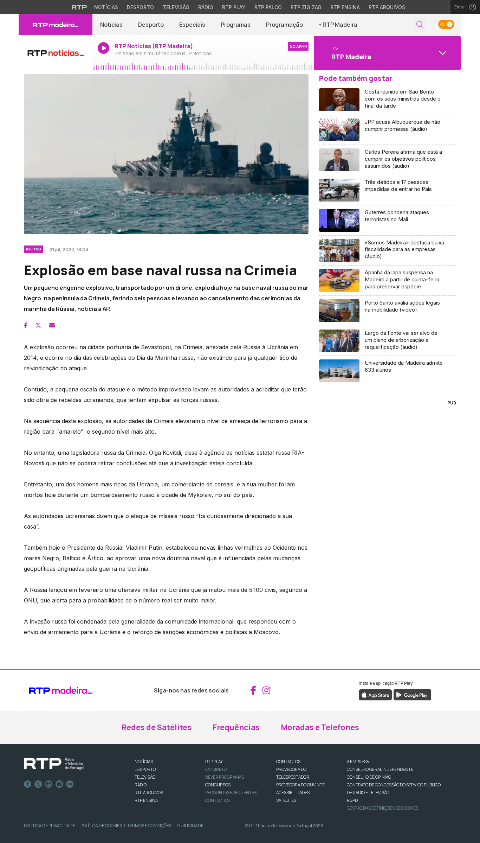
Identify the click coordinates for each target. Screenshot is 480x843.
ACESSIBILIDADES (293, 793)
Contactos (217, 800)
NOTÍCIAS (144, 762)
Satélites (286, 800)
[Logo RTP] (54, 764)
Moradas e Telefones (320, 727)
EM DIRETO (216, 769)
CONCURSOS (218, 785)
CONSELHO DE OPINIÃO (369, 777)
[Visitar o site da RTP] (79, 7)
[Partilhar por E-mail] (52, 325)
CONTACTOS (288, 762)
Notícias (106, 7)
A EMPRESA (358, 762)
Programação (284, 24)
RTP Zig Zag (306, 7)
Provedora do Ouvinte (300, 785)
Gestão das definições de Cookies (382, 808)
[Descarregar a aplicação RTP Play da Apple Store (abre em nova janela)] (375, 694)
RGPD (352, 800)
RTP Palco (268, 7)
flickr (70, 784)
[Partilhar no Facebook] (25, 325)
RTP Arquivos (387, 7)
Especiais (192, 24)
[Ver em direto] (55, 52)
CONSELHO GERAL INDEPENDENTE (380, 769)
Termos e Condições (149, 826)
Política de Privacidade (49, 826)
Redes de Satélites (156, 727)
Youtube (59, 784)
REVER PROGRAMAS (224, 777)
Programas (236, 24)
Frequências (236, 727)
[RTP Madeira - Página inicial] (55, 24)
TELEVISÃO (145, 777)
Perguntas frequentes (231, 793)
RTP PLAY (214, 762)
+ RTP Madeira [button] (337, 24)
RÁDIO (141, 785)
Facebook (28, 784)
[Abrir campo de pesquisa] (420, 25)
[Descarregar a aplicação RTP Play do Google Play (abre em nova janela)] (412, 694)
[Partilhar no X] (38, 325)
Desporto (140, 7)
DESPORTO (145, 769)
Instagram (49, 784)
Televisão (176, 7)
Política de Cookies (101, 826)
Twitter (38, 784)
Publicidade (190, 826)
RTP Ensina (345, 7)
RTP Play (234, 7)
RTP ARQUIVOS (149, 793)
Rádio (205, 7)
